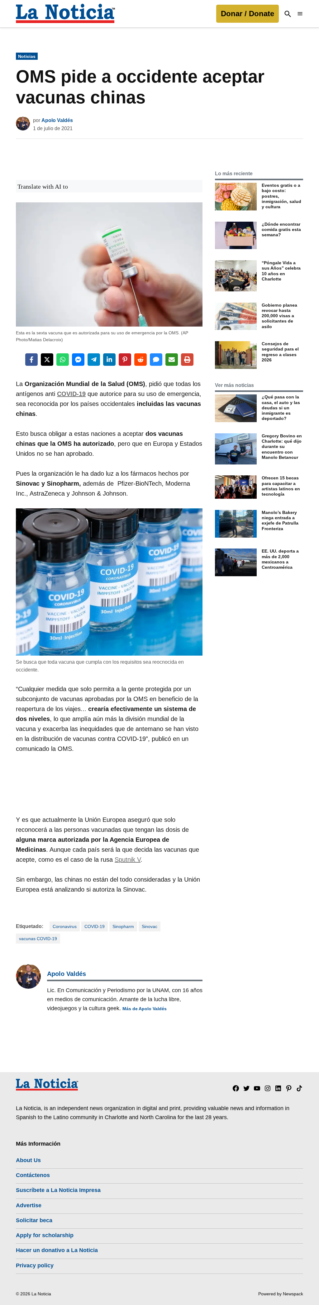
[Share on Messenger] (78, 359)
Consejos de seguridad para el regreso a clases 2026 (280, 351)
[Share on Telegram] (94, 359)
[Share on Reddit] (140, 359)
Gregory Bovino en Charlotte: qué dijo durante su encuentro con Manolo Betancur (282, 446)
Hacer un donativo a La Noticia (57, 1250)
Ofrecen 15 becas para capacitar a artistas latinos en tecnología (281, 486)
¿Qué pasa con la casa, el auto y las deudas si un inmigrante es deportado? (281, 407)
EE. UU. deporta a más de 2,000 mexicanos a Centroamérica (280, 559)
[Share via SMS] (156, 359)
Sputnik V (127, 859)
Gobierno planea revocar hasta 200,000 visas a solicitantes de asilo (279, 316)
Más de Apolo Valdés (144, 1008)
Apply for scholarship (45, 1235)
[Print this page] (187, 359)
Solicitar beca (34, 1220)
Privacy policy (35, 1265)
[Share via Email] (171, 359)
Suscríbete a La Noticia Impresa (58, 1190)
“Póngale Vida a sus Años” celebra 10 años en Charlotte (281, 270)
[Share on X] (47, 359)
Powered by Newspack (280, 1293)
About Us (28, 1160)
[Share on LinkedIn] (109, 359)
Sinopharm (123, 926)
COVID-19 (94, 926)
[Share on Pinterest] (125, 359)
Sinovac (149, 926)
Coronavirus (65, 926)
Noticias (27, 56)
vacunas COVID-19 (38, 938)
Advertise (28, 1205)
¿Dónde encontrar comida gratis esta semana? (281, 230)
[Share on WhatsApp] (62, 359)
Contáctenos (33, 1175)
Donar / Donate (247, 13)
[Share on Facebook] (31, 359)
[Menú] (300, 14)
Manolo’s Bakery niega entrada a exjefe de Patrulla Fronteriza (280, 520)
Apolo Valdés (57, 120)
